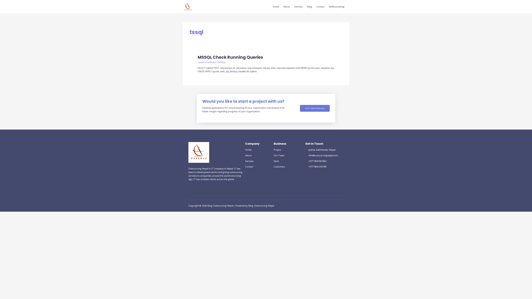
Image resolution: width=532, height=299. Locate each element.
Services (298, 6)
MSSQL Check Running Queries (230, 57)
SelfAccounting (336, 6)
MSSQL (222, 62)
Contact (320, 6)
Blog (309, 6)
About (286, 6)
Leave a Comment (207, 62)
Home (276, 6)
